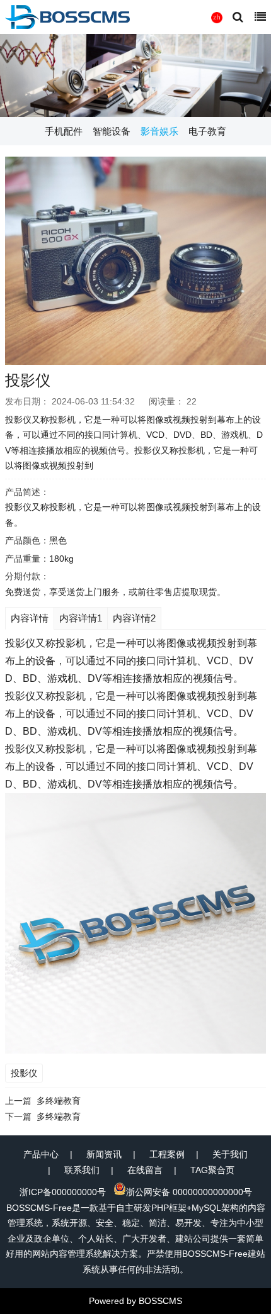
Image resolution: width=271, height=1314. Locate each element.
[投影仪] (135, 261)
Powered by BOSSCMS (135, 1301)
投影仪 (24, 1073)
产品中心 (41, 1154)
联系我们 (82, 1170)
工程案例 (167, 1154)
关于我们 (230, 1154)
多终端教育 (59, 1101)
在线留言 (145, 1170)
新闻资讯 (104, 1154)
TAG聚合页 (212, 1170)
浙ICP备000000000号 (63, 1192)
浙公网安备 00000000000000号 (189, 1192)
